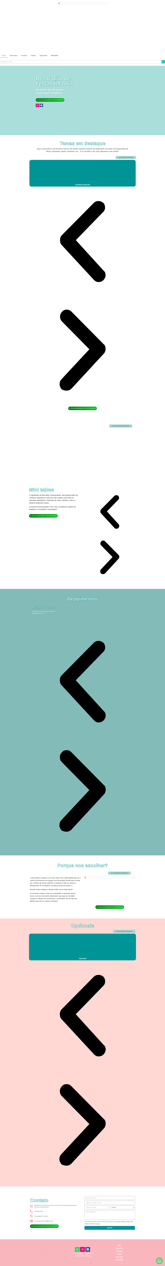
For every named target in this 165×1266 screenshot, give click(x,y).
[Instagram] (37, 105)
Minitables (54, 55)
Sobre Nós (13, 55)
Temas (33, 55)
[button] (82, 242)
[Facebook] (41, 105)
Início (4, 55)
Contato (24, 55)
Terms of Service (90, 1224)
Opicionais (43, 55)
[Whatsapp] (77, 1249)
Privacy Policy (125, 1221)
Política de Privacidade (82, 1256)
